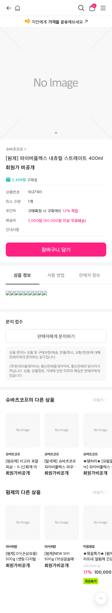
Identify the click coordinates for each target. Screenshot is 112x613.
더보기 (98, 399)
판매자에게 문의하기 (56, 336)
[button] (56, 133)
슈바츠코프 (14, 149)
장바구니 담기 (56, 249)
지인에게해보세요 (57, 22)
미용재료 (89, 546)
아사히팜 (11, 546)
